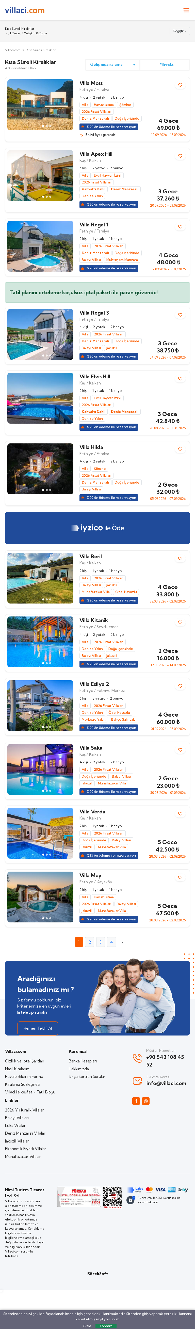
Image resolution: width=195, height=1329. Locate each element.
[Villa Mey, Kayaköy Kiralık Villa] (40, 897)
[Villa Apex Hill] (40, 175)
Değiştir (178, 31)
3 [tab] (50, 126)
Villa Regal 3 (94, 313)
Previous (14, 105)
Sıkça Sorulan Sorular (87, 1076)
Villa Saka (91, 748)
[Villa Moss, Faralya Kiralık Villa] (40, 104)
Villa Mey (90, 875)
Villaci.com (12, 50)
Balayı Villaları (17, 1117)
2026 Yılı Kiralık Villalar (24, 1110)
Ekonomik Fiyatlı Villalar (25, 1148)
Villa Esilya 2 (94, 684)
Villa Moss (91, 83)
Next (67, 105)
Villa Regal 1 (93, 224)
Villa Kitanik (93, 620)
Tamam (106, 1326)
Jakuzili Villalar (17, 1141)
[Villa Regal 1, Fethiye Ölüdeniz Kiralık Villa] (40, 246)
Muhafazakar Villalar (23, 1156)
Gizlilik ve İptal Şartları (24, 1061)
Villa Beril (90, 556)
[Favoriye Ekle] (180, 85)
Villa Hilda (91, 447)
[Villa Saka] (40, 769)
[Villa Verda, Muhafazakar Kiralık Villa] (40, 833)
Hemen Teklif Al (38, 1028)
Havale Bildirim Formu (24, 1076)
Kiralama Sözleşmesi (22, 1084)
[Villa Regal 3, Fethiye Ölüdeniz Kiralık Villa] (40, 334)
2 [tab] (47, 126)
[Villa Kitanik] (40, 641)
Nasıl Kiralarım (17, 1069)
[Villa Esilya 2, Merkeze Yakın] (40, 705)
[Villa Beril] (40, 578)
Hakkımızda (79, 1069)
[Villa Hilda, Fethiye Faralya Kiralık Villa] (40, 468)
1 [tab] (43, 126)
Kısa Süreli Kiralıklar (41, 50)
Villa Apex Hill (95, 154)
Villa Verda (92, 811)
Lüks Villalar (15, 1125)
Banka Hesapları (83, 1061)
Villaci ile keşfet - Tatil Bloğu (30, 1092)
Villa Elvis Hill (94, 376)
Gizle (87, 1326)
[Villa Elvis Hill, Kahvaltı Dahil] (40, 398)
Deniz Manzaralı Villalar (25, 1133)
